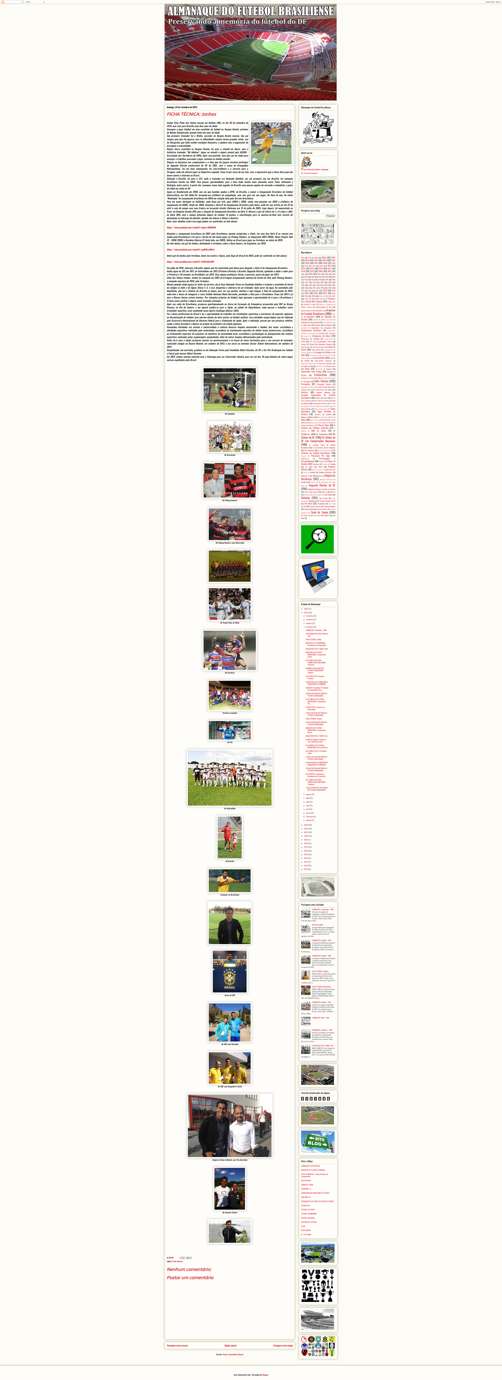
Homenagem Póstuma (320, 403)
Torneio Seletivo (322, 509)
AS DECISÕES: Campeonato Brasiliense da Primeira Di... (316, 775)
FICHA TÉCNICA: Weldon (320, 971)
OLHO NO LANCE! (317, 924)
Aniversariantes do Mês (308, 310)
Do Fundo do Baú (307, 366)
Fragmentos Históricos (308, 387)
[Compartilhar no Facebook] (188, 1258)
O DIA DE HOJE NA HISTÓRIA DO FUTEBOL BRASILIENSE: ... (316, 694)
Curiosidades (319, 357)
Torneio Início (308, 509)
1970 (306, 265)
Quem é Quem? (317, 470)
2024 (306, 299)
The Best (308, 503)
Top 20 (331, 504)
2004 (326, 285)
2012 (317, 290)
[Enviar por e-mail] (180, 1258)
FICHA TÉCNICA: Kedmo (314, 718)
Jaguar (331, 406)
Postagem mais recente (177, 1345)
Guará (325, 397)
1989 (320, 276)
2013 (325, 290)
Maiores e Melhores (307, 417)
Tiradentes (321, 503)
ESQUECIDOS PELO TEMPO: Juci (322, 1045)
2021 (320, 296)
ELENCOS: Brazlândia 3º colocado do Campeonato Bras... (317, 688)
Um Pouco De (305, 515)
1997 (306, 282)
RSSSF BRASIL (306, 1230)
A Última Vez (331, 301)
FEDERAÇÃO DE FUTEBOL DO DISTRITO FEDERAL (317, 1201)
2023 (333, 296)
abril (308, 809)
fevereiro (309, 816)
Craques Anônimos (307, 353)
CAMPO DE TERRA (307, 1184)
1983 (311, 274)
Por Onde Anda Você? (314, 466)
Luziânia (328, 414)
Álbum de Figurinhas (326, 304)
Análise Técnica (306, 307)
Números (312, 423)
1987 (306, 276)
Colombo (312, 344)
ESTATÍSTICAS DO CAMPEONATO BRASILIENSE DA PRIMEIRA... (317, 683)
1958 (309, 258)
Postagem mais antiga (283, 1345)
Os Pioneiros (331, 447)
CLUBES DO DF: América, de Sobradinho (315, 708)
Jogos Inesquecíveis (321, 409)
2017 (325, 293)
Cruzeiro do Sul (315, 355)
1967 (316, 263)
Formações (305, 384)
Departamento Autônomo (323, 361)
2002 (310, 285)
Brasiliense (328, 325)
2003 (318, 285)
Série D (332, 491)
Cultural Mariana (306, 358)
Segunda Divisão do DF (322, 485)
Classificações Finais (324, 341)
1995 (326, 279)
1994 (319, 279)
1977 (329, 268)
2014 (333, 290)
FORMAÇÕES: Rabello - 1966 (321, 940)
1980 (320, 271)
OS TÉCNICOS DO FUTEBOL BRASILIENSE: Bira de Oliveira (317, 746)
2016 (316, 293)
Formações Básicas (324, 384)
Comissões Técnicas (325, 344)
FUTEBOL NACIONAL (308, 1217)
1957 (302, 257)
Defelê (307, 360)
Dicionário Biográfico (326, 363)
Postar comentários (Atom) (233, 1354)
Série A (307, 492)
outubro (309, 623)
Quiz (305, 472)
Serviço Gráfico (309, 495)
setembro (309, 626)
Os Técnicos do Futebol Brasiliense (318, 452)
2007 (314, 287)
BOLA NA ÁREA (306, 1180)
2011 (310, 290)
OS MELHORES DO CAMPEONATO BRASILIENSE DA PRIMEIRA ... (317, 763)
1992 (306, 279)
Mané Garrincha (323, 417)
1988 (313, 276)
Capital (306, 336)
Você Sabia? (325, 515)
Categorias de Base (321, 335)
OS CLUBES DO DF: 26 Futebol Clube (316, 752)
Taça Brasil (323, 498)
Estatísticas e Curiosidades (309, 378)
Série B (315, 491)
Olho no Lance (318, 430)
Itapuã (324, 406)
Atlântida (315, 320)
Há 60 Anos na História (321, 400)
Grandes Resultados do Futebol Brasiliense (318, 396)
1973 (329, 265)
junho (308, 801)
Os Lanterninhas (318, 447)
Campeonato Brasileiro (311, 330)
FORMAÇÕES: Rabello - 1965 (321, 1002)
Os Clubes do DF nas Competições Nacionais (318, 439)
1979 (312, 271)
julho (308, 798)
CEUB (303, 341)
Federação (306, 381)
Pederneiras (305, 458)
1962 (307, 260)
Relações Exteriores (326, 479)
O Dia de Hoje (323, 425)
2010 (302, 290)
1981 (329, 271)
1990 (327, 276)
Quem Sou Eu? (330, 469)
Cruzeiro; (325, 355)
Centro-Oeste (328, 339)
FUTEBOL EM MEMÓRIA (309, 1213)
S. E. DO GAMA (306, 1234)
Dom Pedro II (320, 366)
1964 (324, 260)
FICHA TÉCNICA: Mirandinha (321, 986)
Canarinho (332, 333)
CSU (332, 355)
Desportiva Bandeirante (308, 364)
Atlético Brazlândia (327, 320)
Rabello (312, 472)
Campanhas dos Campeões (321, 327)
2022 (327, 296)
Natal (331, 417)
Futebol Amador (323, 387)
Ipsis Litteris (316, 406)
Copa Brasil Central (319, 347)
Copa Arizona (305, 347)
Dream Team (331, 366)
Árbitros (320, 310)
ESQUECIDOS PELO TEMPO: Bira (316, 735)
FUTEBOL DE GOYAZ (308, 1209)
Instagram (306, 406)
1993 (313, 279)
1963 (316, 260)
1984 (319, 274)
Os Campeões (322, 434)
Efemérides (319, 369)
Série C (324, 491)
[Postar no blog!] (183, 1258)
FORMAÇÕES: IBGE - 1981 (320, 1017)
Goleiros (304, 392)
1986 (333, 274)
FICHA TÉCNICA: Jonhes (313, 639)
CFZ (311, 341)
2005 (333, 285)
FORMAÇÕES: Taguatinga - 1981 (322, 909)
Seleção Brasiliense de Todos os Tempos (321, 489)
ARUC (333, 314)
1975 (312, 268)
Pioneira (321, 461)
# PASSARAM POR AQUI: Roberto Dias (317, 634)
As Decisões (309, 316)
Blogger (265, 1374)
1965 (333, 260)
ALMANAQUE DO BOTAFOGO (310, 1165)
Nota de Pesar (314, 420)
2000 (330, 282)
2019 (306, 296)
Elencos (328, 368)
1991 (333, 276)
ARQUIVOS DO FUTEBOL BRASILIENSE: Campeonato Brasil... (316, 654)
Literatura (318, 414)
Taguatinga (312, 500)
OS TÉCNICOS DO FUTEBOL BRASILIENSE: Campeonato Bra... (316, 701)
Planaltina (315, 464)
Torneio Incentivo (329, 506)
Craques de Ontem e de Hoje (318, 354)
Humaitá (332, 403)
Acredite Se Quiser (310, 304)
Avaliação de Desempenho (310, 322)
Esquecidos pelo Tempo (311, 371)
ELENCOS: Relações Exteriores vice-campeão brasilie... (316, 740)
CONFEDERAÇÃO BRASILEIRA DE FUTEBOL (315, 1192)
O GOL (303, 1226)
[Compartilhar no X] (185, 1258)
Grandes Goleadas (323, 392)
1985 (326, 274)
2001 (302, 285)
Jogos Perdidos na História (318, 413)
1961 (333, 257)
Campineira (322, 333)
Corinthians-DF (328, 350)
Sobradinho (328, 494)
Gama (330, 389)
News (303, 419)
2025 (313, 298)
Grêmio (318, 398)
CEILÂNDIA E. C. (306, 1188)
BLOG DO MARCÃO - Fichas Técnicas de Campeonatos (314, 1175)
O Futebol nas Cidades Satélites (318, 426)
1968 (325, 263)
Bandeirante (331, 322)
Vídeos (315, 515)
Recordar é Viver (307, 475)
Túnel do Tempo (319, 512)
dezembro (309, 615)
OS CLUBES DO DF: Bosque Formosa (315, 677)
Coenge (303, 344)
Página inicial (230, 1345)
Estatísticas (320, 374)
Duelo (307, 368)
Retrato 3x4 (314, 482)
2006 (306, 287)
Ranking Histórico (325, 472)
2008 (322, 287)
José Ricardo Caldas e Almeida (316, 169)
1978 (303, 271)
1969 (333, 263)
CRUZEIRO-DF (306, 1197)
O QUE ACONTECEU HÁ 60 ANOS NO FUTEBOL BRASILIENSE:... (317, 788)
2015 (307, 293)
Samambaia (324, 482)
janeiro (308, 820)
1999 (322, 282)
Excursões (324, 378)
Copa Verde (316, 349)
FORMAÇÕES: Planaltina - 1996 (316, 630)
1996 (333, 279)
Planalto (324, 464)
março (308, 812)
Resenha (304, 482)
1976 (321, 268)
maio (308, 805)
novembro (309, 619)
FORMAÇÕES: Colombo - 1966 (322, 1030)
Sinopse (319, 495)
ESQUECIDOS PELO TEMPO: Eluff (317, 648)
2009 (330, 287)
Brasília (317, 325)
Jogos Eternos (306, 408)
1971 (313, 265)
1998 (314, 282)
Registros (319, 476)
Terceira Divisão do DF (327, 500)
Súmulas (305, 497)
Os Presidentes (309, 450)
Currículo (332, 358)
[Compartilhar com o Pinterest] (190, 1258)
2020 (313, 296)
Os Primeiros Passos (324, 450)
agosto (308, 794)
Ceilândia (316, 338)
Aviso (323, 322)
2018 (333, 293)
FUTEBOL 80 (305, 1205)
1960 (323, 257)
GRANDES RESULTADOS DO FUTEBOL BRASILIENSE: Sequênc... (315, 670)
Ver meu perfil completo (309, 173)
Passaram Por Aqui (320, 455)
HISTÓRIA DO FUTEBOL (309, 1222)
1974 (303, 268)
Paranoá (303, 456)
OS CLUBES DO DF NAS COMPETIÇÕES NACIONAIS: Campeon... (316, 662)
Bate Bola (307, 325)
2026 (321, 299)
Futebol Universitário (317, 390)
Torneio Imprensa (315, 506)
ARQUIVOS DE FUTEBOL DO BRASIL (313, 1170)
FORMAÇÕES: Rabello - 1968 (321, 955)
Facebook (332, 378)
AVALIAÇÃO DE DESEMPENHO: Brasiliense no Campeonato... (316, 644)
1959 (316, 257)
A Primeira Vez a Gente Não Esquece (318, 300)
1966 (307, 263)
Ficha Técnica (177, 1261)
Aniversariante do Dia (323, 307)
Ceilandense (305, 339)
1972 (321, 265)
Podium (332, 464)
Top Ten (303, 506)
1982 (302, 274)
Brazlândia (304, 328)
